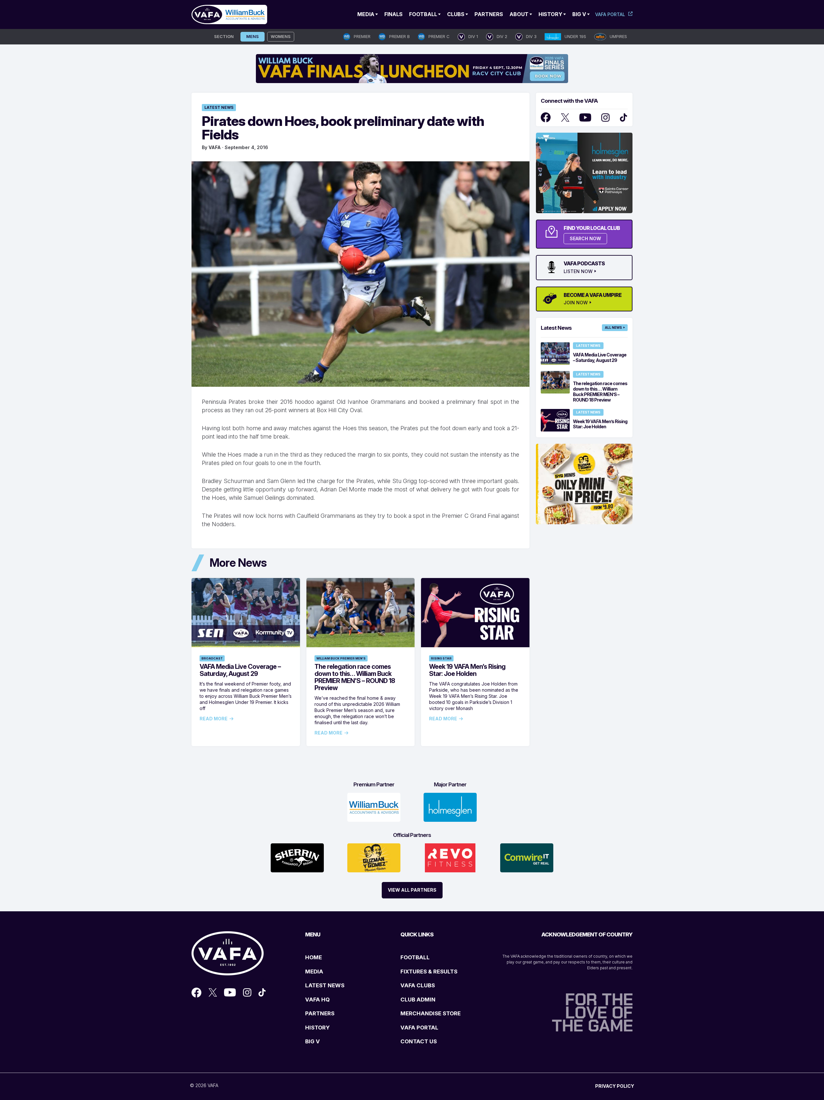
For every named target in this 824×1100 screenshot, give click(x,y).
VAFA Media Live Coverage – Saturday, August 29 (240, 670)
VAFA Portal (610, 14)
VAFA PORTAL (419, 1027)
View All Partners (412, 890)
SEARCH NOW (585, 238)
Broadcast (212, 658)
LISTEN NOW (578, 271)
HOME (313, 957)
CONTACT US (418, 1041)
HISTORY (317, 1027)
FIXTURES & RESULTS (428, 971)
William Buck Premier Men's (341, 658)
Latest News (218, 107)
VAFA (215, 147)
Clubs (455, 14)
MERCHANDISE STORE (430, 1013)
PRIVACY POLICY (614, 1086)
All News (613, 327)
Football (423, 14)
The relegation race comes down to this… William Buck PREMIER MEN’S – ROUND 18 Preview (354, 677)
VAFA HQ (317, 999)
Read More (214, 718)
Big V (579, 14)
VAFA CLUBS (417, 985)
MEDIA (314, 971)
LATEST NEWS (324, 985)
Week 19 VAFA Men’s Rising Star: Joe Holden (467, 670)
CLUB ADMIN (417, 999)
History (550, 14)
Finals (393, 14)
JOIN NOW (576, 302)
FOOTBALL (415, 957)
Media (365, 14)
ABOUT (519, 14)
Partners (488, 14)
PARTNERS (319, 1013)
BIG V (312, 1041)
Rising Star (441, 658)
